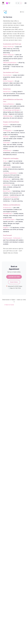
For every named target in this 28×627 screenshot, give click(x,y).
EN (21, 3)
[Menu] (25, 3)
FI (16, 3)
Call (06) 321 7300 (14, 277)
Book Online (14, 282)
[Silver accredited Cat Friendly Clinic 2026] (8, 3)
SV (18, 3)
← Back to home (9, 304)
